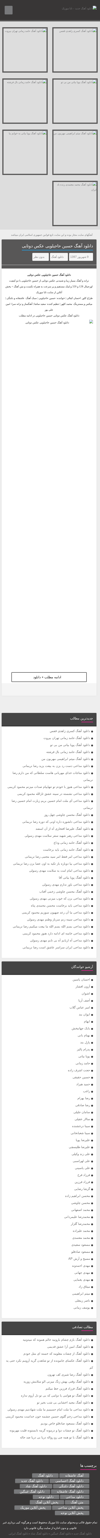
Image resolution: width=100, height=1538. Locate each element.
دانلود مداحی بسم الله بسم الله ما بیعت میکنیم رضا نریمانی (51, 926)
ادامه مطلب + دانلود (47, 677)
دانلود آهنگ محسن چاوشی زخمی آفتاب (64, 891)
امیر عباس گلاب (80, 1007)
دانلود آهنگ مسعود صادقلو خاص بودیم (65, 1423)
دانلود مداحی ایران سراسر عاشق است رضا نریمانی (56, 947)
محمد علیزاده (81, 1230)
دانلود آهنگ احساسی (69, 1481)
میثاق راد (84, 1286)
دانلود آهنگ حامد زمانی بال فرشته (68, 752)
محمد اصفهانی (80, 1210)
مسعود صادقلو (80, 1251)
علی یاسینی (82, 1168)
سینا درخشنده (81, 1126)
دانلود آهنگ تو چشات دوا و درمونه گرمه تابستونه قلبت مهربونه (50, 1430)
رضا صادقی (82, 1105)
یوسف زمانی (81, 1307)
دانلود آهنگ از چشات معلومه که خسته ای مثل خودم (56, 1353)
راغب (86, 1091)
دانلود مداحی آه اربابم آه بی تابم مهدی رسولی (60, 940)
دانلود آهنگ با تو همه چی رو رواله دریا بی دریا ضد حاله (55, 1437)
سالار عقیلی (82, 1119)
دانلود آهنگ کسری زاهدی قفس (70, 731)
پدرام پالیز (83, 1049)
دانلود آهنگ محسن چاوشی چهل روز (67, 814)
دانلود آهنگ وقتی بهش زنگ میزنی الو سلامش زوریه (56, 1381)
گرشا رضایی (82, 1189)
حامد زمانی (83, 1063)
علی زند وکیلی (81, 1154)
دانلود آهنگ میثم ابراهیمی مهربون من (65, 759)
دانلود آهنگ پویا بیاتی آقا (74, 877)
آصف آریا (84, 1000)
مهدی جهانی (82, 1272)
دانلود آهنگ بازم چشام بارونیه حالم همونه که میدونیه (56, 1339)
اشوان (86, 993)
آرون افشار (83, 986)
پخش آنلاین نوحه (72, 1513)
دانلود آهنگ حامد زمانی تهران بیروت (66, 738)
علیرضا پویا (83, 1140)
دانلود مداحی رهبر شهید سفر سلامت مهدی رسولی (57, 835)
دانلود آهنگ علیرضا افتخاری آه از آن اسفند (63, 828)
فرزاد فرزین (82, 1182)
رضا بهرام (83, 1098)
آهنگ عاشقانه (74, 1475)
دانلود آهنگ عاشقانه (70, 1491)
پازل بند (85, 1042)
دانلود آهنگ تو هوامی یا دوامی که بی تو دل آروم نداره (55, 1395)
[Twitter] (8, 689)
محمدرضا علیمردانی (77, 1217)
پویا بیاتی (84, 1056)
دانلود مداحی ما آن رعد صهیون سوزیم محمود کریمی (56, 912)
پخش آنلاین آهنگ (47, 1502)
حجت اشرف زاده (79, 1070)
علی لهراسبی (81, 1161)
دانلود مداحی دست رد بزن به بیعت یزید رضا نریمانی (56, 766)
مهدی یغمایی (81, 1279)
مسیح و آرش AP (79, 1258)
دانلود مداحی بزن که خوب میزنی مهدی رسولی (60, 898)
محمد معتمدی (81, 1237)
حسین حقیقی (81, 1077)
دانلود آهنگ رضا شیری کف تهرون (68, 1374)
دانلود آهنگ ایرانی (18, 1533)
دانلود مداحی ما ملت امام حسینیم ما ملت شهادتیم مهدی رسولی (48, 1409)
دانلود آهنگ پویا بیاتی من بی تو (70, 745)
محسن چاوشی (80, 1203)
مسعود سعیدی (80, 1244)
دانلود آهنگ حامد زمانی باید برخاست (66, 849)
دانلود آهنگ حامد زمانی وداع (72, 842)
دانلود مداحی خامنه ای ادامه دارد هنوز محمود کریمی (56, 933)
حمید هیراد (83, 1084)
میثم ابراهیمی (81, 1293)
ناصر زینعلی (82, 1300)
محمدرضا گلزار (80, 1224)
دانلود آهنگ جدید (32, 1481)
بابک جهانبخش (81, 1028)
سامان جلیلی (81, 1112)
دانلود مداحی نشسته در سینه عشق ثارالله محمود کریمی (53, 794)
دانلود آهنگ (57, 257)
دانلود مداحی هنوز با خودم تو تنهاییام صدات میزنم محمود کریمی (48, 787)
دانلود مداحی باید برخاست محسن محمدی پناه (60, 905)
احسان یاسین (81, 979)
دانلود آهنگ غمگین (32, 1491)
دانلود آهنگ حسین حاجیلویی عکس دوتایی (57, 246)
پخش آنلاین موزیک (33, 1507)
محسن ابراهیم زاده (77, 1196)
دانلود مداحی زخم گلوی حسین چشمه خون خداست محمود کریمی (48, 1416)
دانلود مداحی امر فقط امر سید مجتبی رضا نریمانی (57, 856)
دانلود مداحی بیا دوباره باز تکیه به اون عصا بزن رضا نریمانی (51, 863)
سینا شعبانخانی (80, 1133)
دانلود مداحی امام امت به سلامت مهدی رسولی (59, 870)
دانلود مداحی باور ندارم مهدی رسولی (66, 884)
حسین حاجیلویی (49, 274)
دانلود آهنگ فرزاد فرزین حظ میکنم (68, 1388)
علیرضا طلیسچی (79, 1147)
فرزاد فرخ (83, 1175)
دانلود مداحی (74, 1497)
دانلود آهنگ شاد (36, 1486)
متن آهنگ (77, 1502)
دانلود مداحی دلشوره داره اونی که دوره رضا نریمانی (56, 821)
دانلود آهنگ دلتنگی (71, 1486)
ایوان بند (84, 1014)
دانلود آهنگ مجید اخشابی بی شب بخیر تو (63, 1402)
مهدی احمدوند (81, 1265)
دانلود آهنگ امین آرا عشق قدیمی (68, 1346)
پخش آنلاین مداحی (70, 1507)
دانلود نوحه (46, 1497)
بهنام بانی (84, 1035)
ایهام (87, 1021)
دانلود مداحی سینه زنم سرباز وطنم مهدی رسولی (58, 919)
